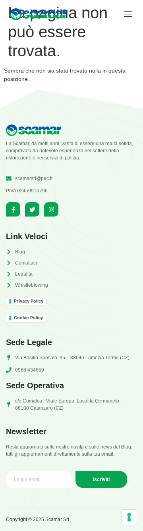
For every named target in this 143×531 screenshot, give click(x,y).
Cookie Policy (28, 317)
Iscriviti (101, 479)
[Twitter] (32, 209)
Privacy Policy (28, 301)
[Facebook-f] (13, 209)
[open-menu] (125, 14)
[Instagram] (51, 209)
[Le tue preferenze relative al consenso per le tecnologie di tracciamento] (129, 517)
